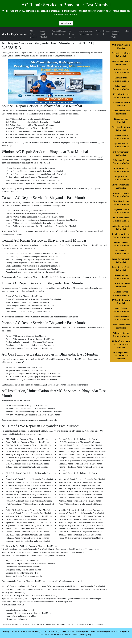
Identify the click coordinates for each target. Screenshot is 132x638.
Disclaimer (15, 631)
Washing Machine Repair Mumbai (59, 32)
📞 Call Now (66, 23)
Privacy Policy (27, 631)
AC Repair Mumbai (33, 34)
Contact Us (106, 32)
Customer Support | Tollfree (115, 34)
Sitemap (6, 631)
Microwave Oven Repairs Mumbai (86, 32)
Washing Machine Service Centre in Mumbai (121, 355)
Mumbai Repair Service (14, 34)
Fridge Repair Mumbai (43, 34)
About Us (98, 32)
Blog (127, 31)
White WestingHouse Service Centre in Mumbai (121, 344)
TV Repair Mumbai (72, 34)
